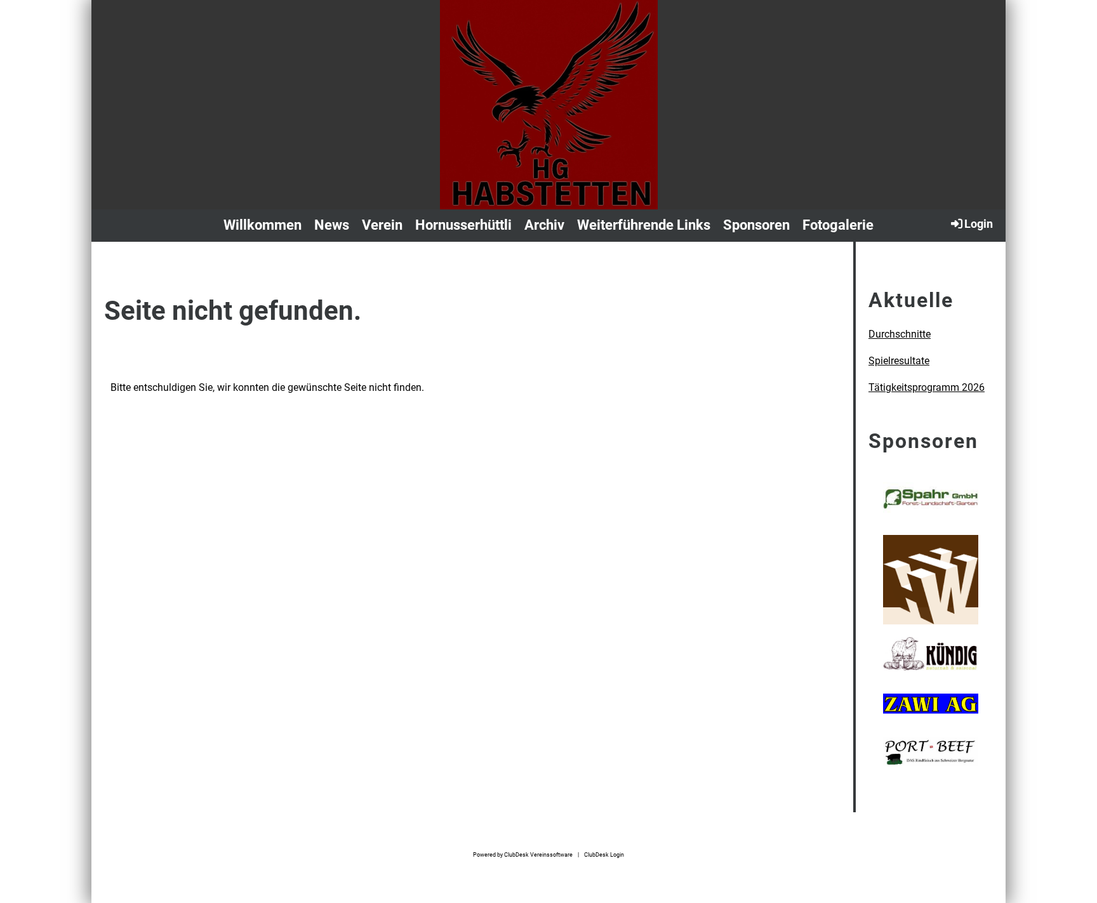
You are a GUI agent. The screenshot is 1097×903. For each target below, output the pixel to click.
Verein (382, 225)
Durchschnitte (899, 334)
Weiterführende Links (643, 225)
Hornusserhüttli (463, 225)
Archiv (544, 225)
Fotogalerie (838, 225)
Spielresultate (898, 361)
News (331, 225)
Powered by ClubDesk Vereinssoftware (523, 854)
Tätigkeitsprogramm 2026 (926, 387)
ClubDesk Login (604, 854)
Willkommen (262, 225)
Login (978, 223)
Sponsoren (756, 225)
